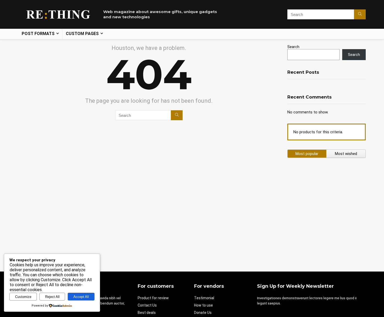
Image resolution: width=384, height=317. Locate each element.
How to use (203, 305)
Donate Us (203, 312)
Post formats (38, 33)
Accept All (81, 297)
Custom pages (82, 33)
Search (293, 46)
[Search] (360, 14)
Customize (23, 297)
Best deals (147, 312)
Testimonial (204, 298)
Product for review (153, 298)
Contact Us (147, 305)
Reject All (52, 297)
